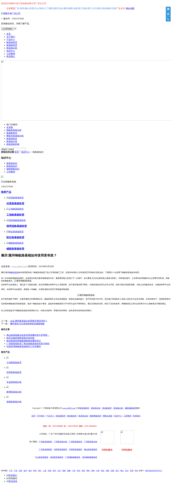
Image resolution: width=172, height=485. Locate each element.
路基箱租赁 (11, 42)
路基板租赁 (11, 45)
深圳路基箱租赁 (60, 449)
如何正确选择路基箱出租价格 (20, 338)
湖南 (107, 471)
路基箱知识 (11, 163)
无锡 (49, 471)
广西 (15, 471)
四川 (117, 471)
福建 (68, 471)
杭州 (35, 471)
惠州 (88, 471)
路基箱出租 (11, 48)
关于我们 (10, 37)
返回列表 (5, 261)
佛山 (122, 471)
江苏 (59, 471)
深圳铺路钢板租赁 (89, 457)
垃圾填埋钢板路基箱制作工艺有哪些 (23, 346)
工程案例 (10, 53)
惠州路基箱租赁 (56, 457)
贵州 (78, 471)
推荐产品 (6, 192)
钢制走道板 (107, 416)
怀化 (136, 471)
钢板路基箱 (14, 272)
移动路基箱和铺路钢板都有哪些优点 (23, 341)
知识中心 (10, 51)
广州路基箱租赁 (45, 442)
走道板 (9, 127)
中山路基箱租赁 (41, 457)
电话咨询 (13, 481)
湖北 (102, 471)
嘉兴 (30, 471)
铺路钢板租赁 (130, 408)
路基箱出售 (11, 141)
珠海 (93, 471)
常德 (131, 471)
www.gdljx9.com (19, 266)
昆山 (126, 471)
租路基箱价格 (12, 144)
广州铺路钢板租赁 (72, 457)
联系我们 (10, 56)
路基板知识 (11, 166)
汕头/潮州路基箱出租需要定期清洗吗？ (28, 321)
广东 (10, 471)
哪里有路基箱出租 (15, 136)
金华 (25, 471)
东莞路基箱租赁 (75, 449)
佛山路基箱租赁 (90, 449)
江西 (97, 471)
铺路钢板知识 (12, 169)
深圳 (83, 471)
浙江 (39, 471)
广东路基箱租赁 (45, 449)
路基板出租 (118, 408)
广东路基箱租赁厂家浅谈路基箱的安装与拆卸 (27, 343)
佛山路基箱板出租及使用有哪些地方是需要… (27, 335)
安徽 (112, 471)
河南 (20, 471)
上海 (44, 471)
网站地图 (130, 8)
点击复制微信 (7, 29)
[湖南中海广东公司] (10, 13)
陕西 (64, 471)
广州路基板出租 (90, 442)
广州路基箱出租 (60, 442)
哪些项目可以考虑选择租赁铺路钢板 (27, 324)
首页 (8, 34)
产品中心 (10, 39)
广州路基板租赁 (75, 442)
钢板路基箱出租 (14, 130)
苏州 (54, 471)
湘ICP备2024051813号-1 (153, 471)
